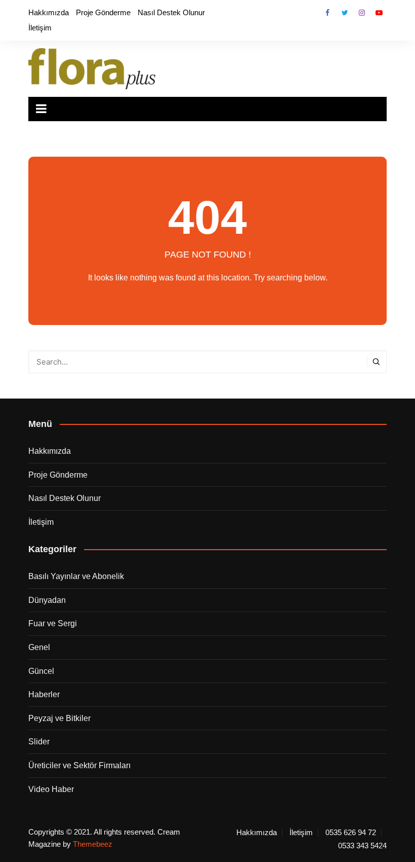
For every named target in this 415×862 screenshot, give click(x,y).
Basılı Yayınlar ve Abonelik (76, 576)
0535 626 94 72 (350, 833)
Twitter (344, 12)
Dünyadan (47, 600)
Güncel (41, 671)
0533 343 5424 (362, 846)
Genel (39, 647)
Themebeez (92, 844)
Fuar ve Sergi (52, 623)
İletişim (40, 27)
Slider (39, 741)
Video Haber (51, 789)
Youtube (379, 12)
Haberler (44, 694)
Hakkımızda (48, 12)
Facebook (327, 12)
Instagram (361, 12)
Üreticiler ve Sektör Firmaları (79, 765)
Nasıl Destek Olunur (171, 12)
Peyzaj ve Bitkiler (59, 718)
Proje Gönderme (103, 12)
